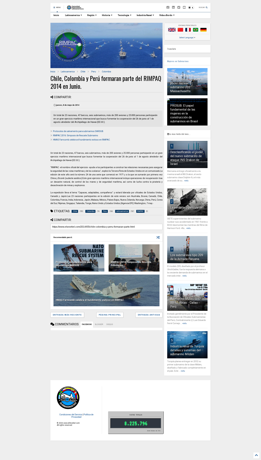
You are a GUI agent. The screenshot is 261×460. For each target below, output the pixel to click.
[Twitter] (178, 7)
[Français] (188, 30)
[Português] (195, 30)
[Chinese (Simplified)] (180, 30)
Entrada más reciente (67, 315)
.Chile (82, 71)
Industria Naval (144, 15)
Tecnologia (123, 15)
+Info (186, 181)
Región (90, 15)
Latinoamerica (72, 15)
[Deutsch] (203, 30)
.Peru (93, 71)
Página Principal (110, 315)
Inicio (56, 15)
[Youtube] (184, 7)
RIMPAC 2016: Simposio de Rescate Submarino (75, 135)
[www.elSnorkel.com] (76, 8)
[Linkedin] (173, 7)
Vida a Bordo (165, 15)
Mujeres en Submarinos (178, 61)
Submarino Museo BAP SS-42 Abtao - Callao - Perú (185, 302)
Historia (106, 15)
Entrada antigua (149, 315)
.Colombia (106, 71)
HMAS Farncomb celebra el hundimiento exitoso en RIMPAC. (81, 139)
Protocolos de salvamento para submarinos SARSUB (78, 131)
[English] (172, 30)
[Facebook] (168, 7)
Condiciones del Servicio (70, 414)
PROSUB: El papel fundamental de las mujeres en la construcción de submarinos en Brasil (184, 113)
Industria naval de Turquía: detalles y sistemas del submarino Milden (187, 350)
